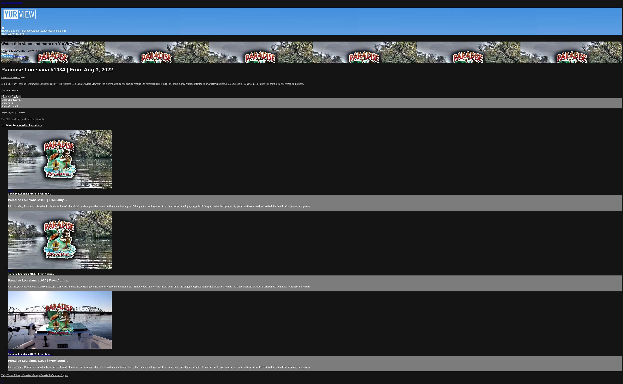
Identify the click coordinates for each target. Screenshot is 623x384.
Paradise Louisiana (10, 77)
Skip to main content (11, 2)
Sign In (24, 33)
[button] (3, 28)
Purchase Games (30, 30)
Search (15, 30)
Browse (6, 30)
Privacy (18, 375)
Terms (10, 375)
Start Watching (49, 30)
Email (18, 96)
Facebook (6, 96)
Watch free (7, 56)
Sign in (62, 30)
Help (4, 375)
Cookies (26, 375)
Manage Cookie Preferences (46, 375)
